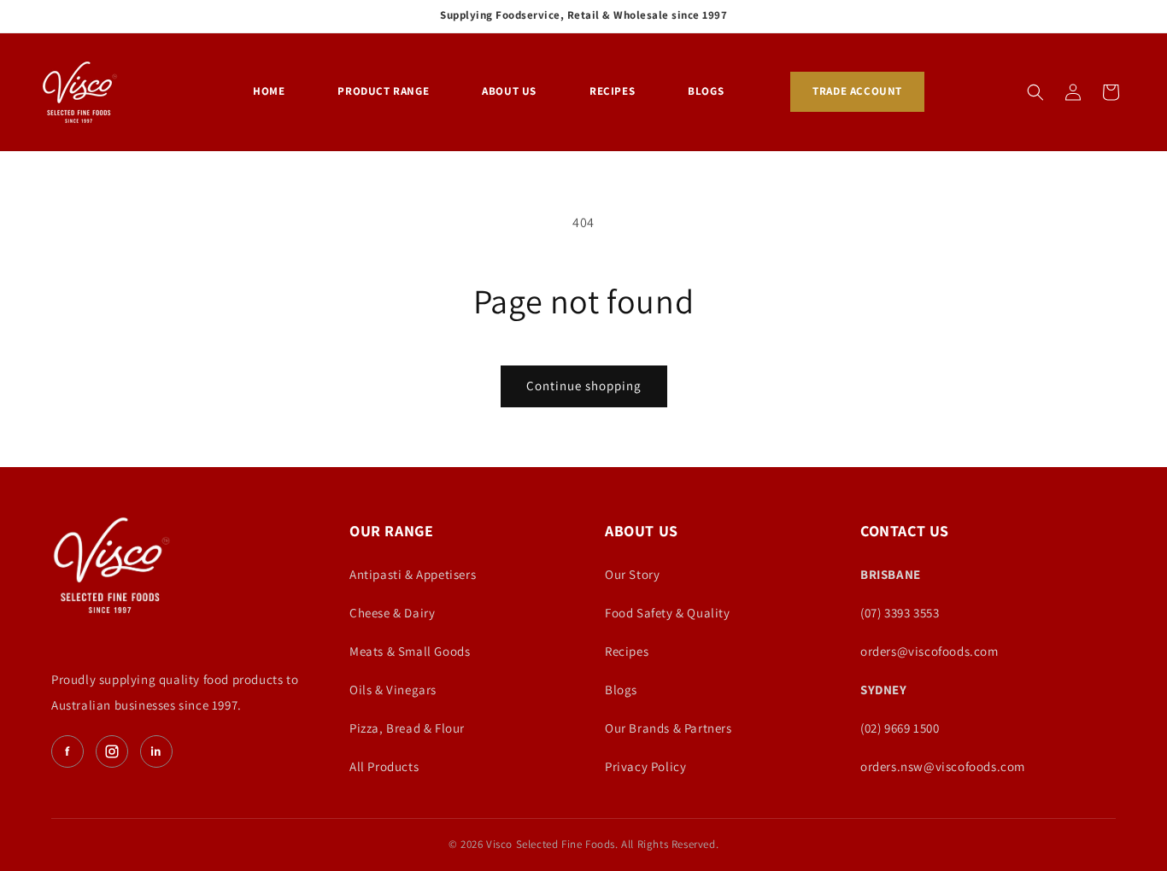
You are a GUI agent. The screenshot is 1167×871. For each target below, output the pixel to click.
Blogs (621, 689)
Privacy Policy (645, 766)
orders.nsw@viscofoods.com (942, 766)
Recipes (626, 651)
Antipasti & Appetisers (412, 574)
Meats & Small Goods (409, 651)
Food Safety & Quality (667, 613)
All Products (384, 766)
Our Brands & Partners (668, 728)
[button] (1035, 92)
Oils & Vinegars (393, 689)
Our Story (632, 574)
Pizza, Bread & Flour (407, 728)
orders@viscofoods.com (929, 651)
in (156, 751)
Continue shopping (584, 385)
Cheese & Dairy (392, 613)
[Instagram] (112, 751)
